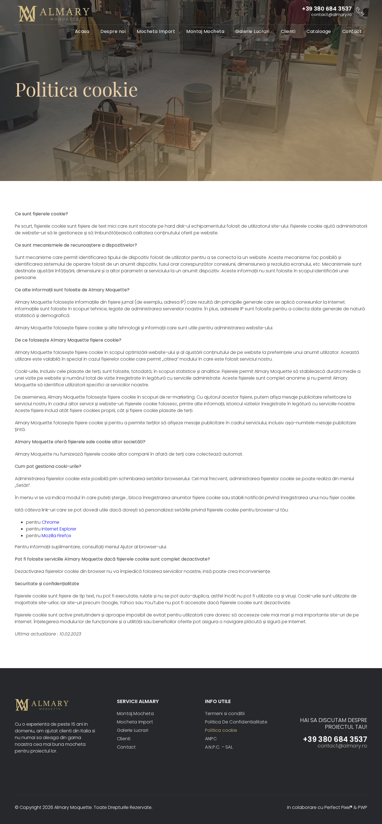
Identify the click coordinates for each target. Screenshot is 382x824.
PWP (362, 807)
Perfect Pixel (338, 807)
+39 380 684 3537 (327, 9)
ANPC (211, 738)
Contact (352, 31)
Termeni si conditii (225, 713)
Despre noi (113, 31)
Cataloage (318, 31)
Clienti (288, 31)
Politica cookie (221, 730)
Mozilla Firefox (56, 535)
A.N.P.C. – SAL (219, 747)
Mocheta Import (156, 31)
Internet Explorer (59, 529)
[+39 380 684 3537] (360, 11)
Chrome (50, 522)
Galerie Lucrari (252, 31)
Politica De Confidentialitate (236, 722)
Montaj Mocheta (205, 31)
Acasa (82, 31)
